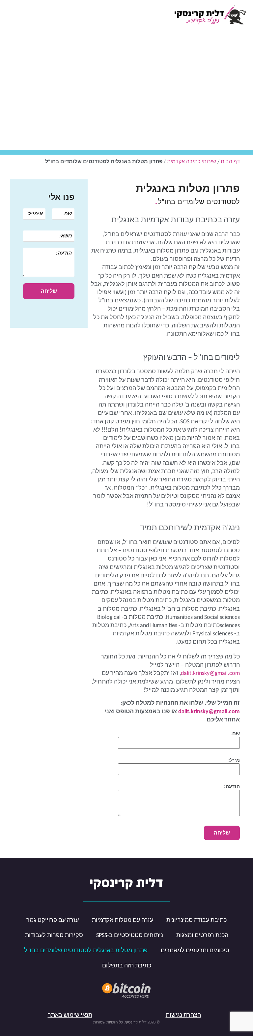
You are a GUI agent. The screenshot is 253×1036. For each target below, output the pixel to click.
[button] (11, 15)
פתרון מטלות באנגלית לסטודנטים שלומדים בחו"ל (86, 951)
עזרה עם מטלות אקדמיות (122, 920)
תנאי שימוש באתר (70, 1015)
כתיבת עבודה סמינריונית (196, 920)
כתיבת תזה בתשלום (126, 966)
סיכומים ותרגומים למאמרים (195, 951)
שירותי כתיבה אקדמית (191, 162)
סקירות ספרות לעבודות (54, 935)
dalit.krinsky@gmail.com (210, 673)
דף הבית (230, 162)
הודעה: (232, 786)
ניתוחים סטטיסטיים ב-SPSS (129, 935)
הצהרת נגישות (183, 1015)
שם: (235, 733)
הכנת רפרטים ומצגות (202, 935)
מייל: (234, 760)
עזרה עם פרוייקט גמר (52, 920)
